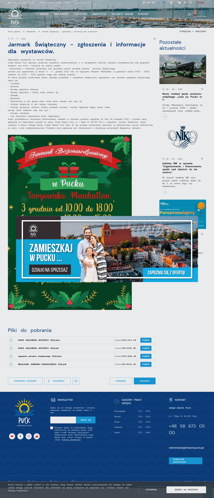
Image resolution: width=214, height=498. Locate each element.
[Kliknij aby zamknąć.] (201, 213)
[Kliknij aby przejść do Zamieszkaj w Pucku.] (107, 249)
